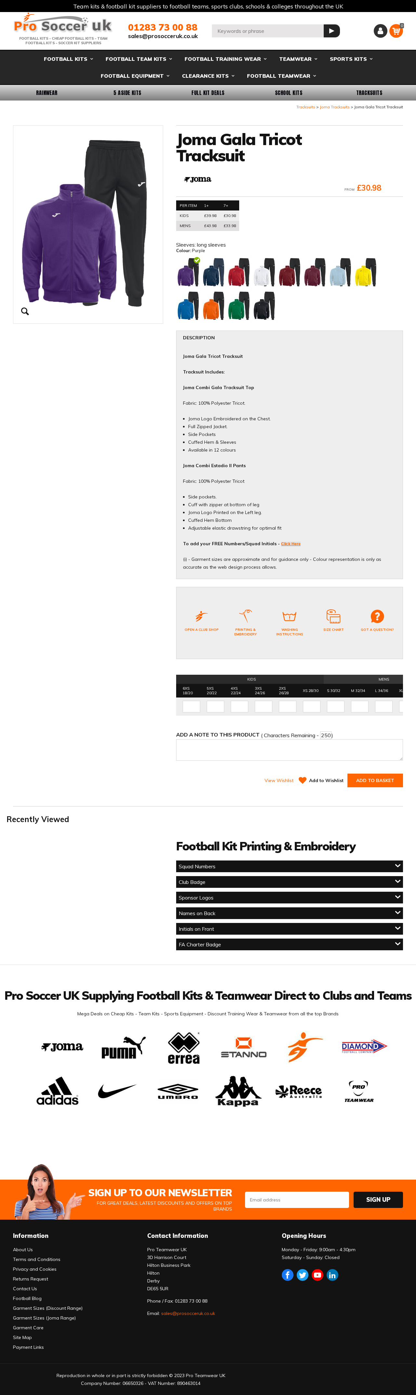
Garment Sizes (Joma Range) (44, 1318)
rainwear (47, 93)
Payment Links (28, 1347)
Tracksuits (369, 93)
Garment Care (28, 1328)
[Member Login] (380, 31)
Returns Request (30, 1279)
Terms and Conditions (36, 1259)
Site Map (22, 1337)
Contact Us (25, 1289)
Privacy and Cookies (35, 1269)
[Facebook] (287, 1275)
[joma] (197, 180)
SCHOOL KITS (288, 93)
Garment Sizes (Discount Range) (48, 1308)
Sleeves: (186, 244)
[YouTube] (317, 1275)
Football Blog (27, 1298)
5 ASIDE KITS (127, 93)
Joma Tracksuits (335, 106)
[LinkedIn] (332, 1275)
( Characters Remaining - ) (254, 734)
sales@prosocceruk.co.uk (163, 36)
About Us (23, 1250)
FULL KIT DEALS (208, 93)
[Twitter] (302, 1275)
